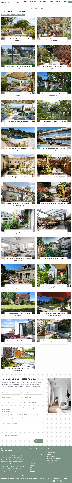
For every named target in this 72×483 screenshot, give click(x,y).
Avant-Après (52, 2)
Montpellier (42, 454)
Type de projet (21, 11)
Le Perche (32, 465)
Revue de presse (51, 452)
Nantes (40, 456)
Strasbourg (42, 464)
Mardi (12, 414)
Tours (40, 469)
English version (5, 480)
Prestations (10, 11)
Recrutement (50, 462)
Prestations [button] (33, 1)
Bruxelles (32, 463)
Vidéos (49, 454)
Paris (40, 460)
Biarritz (32, 459)
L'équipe (58, 1)
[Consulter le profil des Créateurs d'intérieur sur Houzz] (58, 481)
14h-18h (27, 418)
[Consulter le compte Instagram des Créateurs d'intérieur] (51, 481)
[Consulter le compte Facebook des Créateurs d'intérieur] (47, 481)
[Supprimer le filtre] (23, 14)
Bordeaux (32, 461)
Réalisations (44, 1)
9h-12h (7, 418)
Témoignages (51, 456)
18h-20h (37, 418)
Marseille (32, 471)
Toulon (40, 466)
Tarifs (64, 1)
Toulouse (41, 467)
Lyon (31, 469)
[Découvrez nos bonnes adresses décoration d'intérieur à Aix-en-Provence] (12, 476)
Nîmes (40, 458)
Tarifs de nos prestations (54, 458)
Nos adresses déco (12, 450)
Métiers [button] (25, 1)
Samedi (39, 414)
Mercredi (19, 414)
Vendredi (32, 414)
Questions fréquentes (53, 460)
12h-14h (17, 418)
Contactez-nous (51, 464)
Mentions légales (28, 478)
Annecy (32, 457)
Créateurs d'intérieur (11, 3)
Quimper (41, 462)
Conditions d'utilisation (38, 478)
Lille (31, 467)
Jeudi (25, 414)
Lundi (5, 414)
